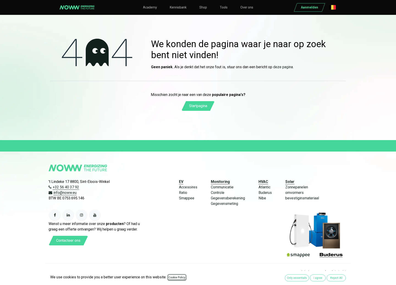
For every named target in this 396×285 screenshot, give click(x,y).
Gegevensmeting (224, 203)
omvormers (294, 192)
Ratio (183, 192)
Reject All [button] (336, 278)
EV (181, 181)
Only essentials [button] (297, 278)
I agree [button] (318, 278)
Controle (217, 192)
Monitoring (220, 181)
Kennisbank (178, 7)
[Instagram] (81, 214)
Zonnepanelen (296, 187)
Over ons (246, 7)
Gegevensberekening (228, 198)
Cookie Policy (176, 277)
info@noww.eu (65, 192)
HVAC (263, 181)
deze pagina (283, 67)
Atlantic (264, 187)
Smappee (186, 198)
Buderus (265, 192)
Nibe (262, 198)
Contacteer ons (68, 240)
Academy (150, 7)
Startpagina (198, 106)
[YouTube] (94, 214)
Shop (203, 7)
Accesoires (188, 187)
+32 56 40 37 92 (66, 187)
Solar (289, 181)
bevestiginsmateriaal (302, 198)
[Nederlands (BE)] (332, 7)
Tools (224, 7)
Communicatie (222, 187)
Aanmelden (309, 7)
